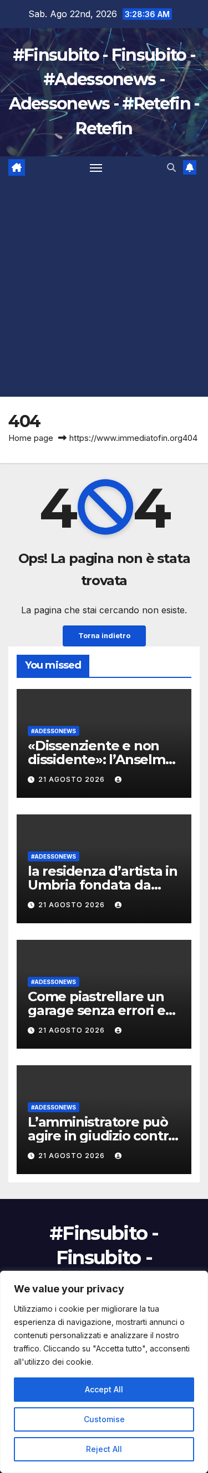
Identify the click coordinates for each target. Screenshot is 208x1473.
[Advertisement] (104, 287)
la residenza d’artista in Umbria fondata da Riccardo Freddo (102, 885)
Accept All (104, 1389)
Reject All (104, 1449)
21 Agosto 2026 (72, 779)
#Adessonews (53, 731)
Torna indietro (104, 636)
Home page (30, 438)
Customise (104, 1419)
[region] (104, 1372)
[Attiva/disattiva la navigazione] (96, 167)
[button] (171, 167)
